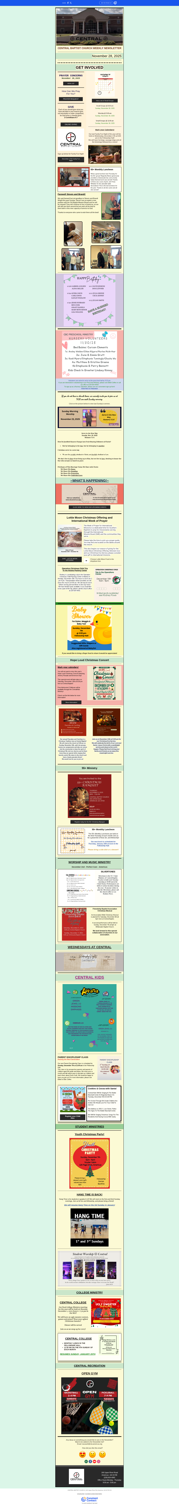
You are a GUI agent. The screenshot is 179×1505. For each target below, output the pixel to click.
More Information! (71, 702)
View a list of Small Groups (105, 100)
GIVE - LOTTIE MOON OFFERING (69, 559)
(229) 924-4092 (109, 1477)
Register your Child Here (72, 1117)
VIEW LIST (70, 83)
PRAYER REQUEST (71, 99)
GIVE (71, 107)
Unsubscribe (80, 1494)
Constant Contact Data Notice (93, 1494)
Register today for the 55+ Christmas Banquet (90, 822)
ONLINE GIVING (71, 124)
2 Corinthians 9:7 (71, 117)
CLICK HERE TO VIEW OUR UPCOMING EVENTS (89, 507)
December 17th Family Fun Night (71, 159)
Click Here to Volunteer (89, 388)
